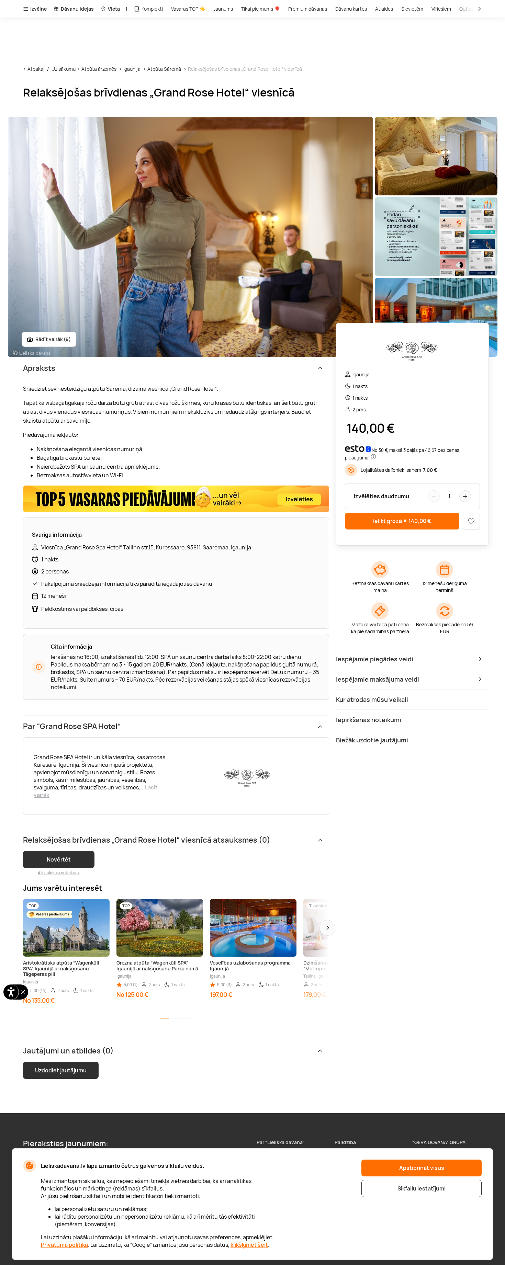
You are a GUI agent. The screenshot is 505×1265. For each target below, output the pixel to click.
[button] (327, 928)
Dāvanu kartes (351, 8)
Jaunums (223, 8)
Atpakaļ (35, 69)
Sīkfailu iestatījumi (421, 1188)
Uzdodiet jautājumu (61, 1070)
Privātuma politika (64, 1245)
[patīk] (471, 521)
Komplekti (152, 8)
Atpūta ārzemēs (98, 69)
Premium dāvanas (307, 8)
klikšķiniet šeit (249, 1245)
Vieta (114, 8)
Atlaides (384, 8)
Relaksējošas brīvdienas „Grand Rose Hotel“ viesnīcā (245, 69)
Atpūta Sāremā (164, 69)
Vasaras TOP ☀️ (188, 8)
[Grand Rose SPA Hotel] (412, 350)
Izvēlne (38, 8)
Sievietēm (412, 8)
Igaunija (132, 69)
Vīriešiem (441, 8)
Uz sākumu (64, 69)
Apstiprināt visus (421, 1168)
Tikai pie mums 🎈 (260, 8)
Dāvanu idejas (77, 8)
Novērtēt (59, 859)
